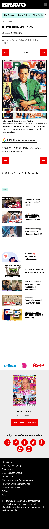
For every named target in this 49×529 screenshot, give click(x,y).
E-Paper (5, 491)
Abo (4, 495)
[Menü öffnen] (45, 4)
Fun (10, 21)
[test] (42, 442)
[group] (23, 15)
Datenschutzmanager (12, 473)
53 (37, 173)
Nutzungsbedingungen (12, 465)
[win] (29, 449)
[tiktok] (16, 442)
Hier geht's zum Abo (25, 422)
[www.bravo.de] (14, 5)
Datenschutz (8, 469)
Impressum (7, 462)
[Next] (44, 15)
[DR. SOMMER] (10, 365)
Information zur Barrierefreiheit (16, 484)
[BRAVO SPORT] (38, 365)
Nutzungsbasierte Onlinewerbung (17, 480)
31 (20, 173)
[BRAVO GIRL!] (24, 365)
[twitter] (33, 442)
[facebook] (24, 442)
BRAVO (5, 21)
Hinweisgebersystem (11, 487)
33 (29, 173)
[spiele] (20, 449)
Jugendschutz (8, 476)
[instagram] (7, 442)
